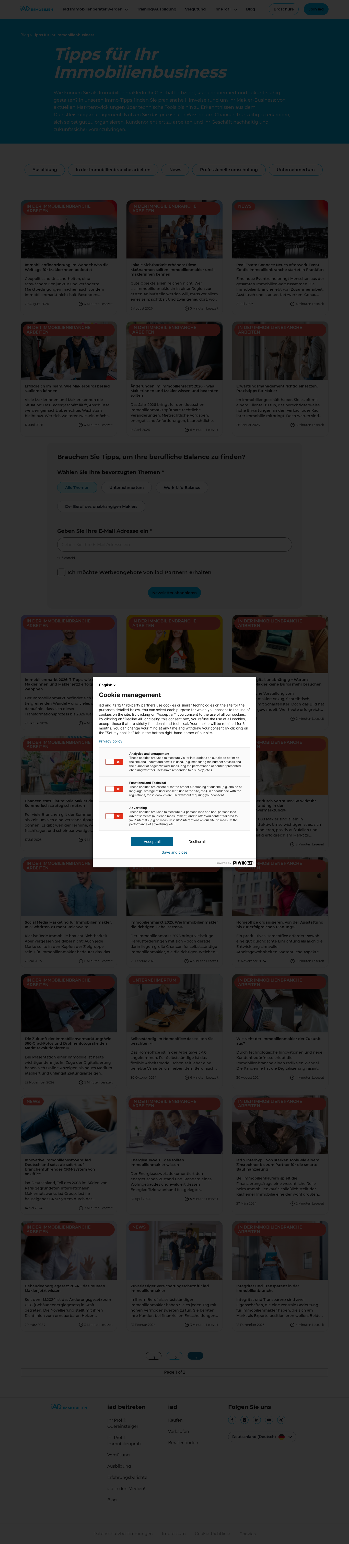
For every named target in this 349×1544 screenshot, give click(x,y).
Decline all (197, 841)
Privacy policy (110, 741)
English (105, 685)
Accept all (152, 841)
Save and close (174, 852)
